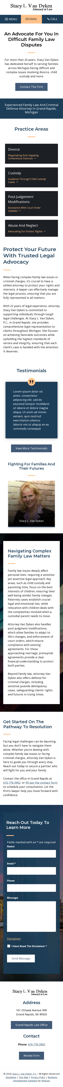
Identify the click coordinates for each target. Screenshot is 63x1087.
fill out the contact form (41, 782)
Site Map (23, 1077)
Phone (11, 880)
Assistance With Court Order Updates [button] (24, 209)
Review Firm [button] (31, 1055)
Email (11, 863)
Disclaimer (14, 939)
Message (12, 897)
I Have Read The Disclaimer (29, 946)
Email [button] (33, 19)
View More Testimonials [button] (31, 448)
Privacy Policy (38, 1077)
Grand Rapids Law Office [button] (31, 1025)
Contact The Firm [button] (31, 87)
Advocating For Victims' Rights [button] (25, 231)
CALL (54, 19)
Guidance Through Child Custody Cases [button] (27, 180)
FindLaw (45, 1080)
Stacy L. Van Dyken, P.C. (24, 1073)
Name (11, 846)
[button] (10, 18)
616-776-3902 (11, 782)
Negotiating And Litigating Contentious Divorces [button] (23, 157)
